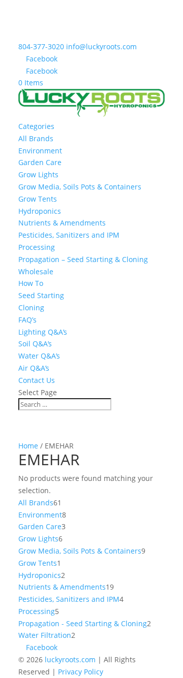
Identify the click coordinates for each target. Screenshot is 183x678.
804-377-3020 (41, 46)
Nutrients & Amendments (62, 223)
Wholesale (35, 271)
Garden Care (40, 162)
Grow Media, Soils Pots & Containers (79, 186)
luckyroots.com (70, 659)
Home (28, 445)
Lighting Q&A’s (42, 332)
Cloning (31, 307)
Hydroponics (39, 211)
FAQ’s (27, 320)
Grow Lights (38, 174)
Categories (36, 126)
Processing (36, 247)
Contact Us (36, 380)
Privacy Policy (80, 671)
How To (30, 283)
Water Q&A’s (39, 356)
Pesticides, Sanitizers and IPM (68, 235)
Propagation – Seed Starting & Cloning (83, 259)
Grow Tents (37, 199)
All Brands (35, 138)
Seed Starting (41, 295)
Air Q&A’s (33, 368)
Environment (40, 150)
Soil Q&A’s (35, 343)
